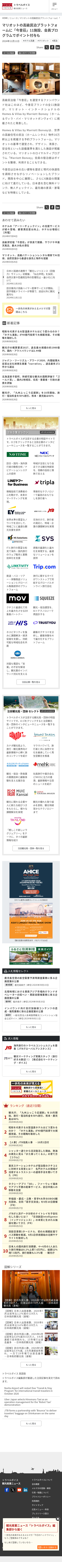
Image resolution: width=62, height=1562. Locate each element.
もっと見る (31, 408)
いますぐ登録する (49, 1547)
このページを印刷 (28, 53)
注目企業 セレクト (18, 432)
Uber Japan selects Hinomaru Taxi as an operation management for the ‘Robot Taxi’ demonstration (27, 1402)
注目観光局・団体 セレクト (23, 711)
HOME (5, 18)
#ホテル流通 (28, 40)
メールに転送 (8, 53)
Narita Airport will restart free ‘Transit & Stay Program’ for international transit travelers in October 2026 (28, 1390)
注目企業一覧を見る (31, 682)
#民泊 (54, 40)
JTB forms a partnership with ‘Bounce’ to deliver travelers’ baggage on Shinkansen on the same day (30, 1413)
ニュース (14, 18)
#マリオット (43, 40)
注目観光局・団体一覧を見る (31, 848)
